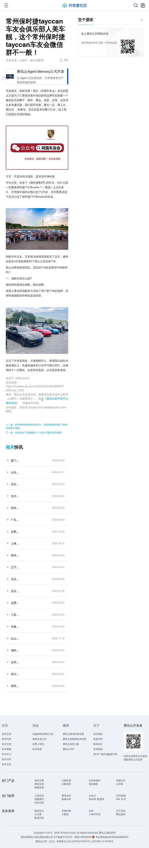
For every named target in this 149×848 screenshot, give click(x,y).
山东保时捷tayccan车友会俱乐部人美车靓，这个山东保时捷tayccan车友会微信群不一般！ (15, 472)
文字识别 (120, 810)
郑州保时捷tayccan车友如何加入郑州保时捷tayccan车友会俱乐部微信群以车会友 (15, 686)
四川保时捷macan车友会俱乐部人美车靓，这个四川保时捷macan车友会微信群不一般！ (15, 674)
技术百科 (6, 759)
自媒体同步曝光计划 (42, 733)
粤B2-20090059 (83, 836)
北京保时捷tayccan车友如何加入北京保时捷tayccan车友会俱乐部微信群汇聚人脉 (15, 579)
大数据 (65, 814)
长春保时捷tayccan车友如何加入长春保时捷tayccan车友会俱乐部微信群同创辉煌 (15, 626)
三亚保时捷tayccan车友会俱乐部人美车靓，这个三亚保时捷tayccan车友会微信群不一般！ (15, 614)
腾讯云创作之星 (71, 743)
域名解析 (93, 783)
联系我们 (98, 743)
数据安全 (39, 810)
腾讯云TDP (68, 749)
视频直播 (39, 787)
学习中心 (6, 754)
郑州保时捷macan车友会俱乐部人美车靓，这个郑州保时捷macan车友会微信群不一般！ (15, 555)
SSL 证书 (121, 799)
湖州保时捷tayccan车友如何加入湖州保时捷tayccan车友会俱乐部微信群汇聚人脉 (15, 650)
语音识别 (39, 802)
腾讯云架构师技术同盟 (74, 738)
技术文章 (6, 733)
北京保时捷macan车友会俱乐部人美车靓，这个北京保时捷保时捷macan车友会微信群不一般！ (15, 591)
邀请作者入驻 (39, 738)
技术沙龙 (6, 743)
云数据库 (66, 783)
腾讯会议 (66, 795)
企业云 (92, 795)
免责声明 (98, 738)
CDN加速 (121, 795)
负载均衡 (66, 810)
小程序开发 (94, 814)
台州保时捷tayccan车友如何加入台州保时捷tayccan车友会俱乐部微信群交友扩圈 (15, 662)
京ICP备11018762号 (102, 841)
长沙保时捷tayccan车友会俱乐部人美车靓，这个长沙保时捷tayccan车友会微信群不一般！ (15, 496)
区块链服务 (94, 780)
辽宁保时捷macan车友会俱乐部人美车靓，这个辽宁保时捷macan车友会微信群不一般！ (15, 567)
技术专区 (6, 764)
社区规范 (98, 733)
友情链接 (98, 749)
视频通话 (39, 799)
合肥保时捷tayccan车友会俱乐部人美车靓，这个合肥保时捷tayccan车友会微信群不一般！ (15, 531)
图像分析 (66, 799)
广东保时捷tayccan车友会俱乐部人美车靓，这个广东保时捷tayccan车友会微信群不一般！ (15, 520)
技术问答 (6, 738)
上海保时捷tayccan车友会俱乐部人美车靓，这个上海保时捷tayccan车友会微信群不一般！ (15, 543)
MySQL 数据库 (96, 799)
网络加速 (39, 783)
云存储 (119, 783)
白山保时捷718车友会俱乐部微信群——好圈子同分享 (15, 638)
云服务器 (66, 780)
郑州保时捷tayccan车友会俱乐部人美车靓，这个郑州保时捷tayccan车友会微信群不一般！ (15, 508)
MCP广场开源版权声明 (105, 754)
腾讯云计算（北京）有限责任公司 (53, 841)
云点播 (38, 814)
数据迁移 (39, 817)
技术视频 (6, 749)
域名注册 (39, 780)
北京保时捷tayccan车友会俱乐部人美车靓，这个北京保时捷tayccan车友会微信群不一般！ (15, 484)
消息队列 (120, 780)
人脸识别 (39, 795)
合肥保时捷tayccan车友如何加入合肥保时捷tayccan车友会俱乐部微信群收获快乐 (15, 603)
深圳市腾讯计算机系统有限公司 (37, 836)
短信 (91, 810)
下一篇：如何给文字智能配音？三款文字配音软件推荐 (34, 432)
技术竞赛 (37, 749)
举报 (66, 59)
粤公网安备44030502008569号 (112, 836)
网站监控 (120, 814)
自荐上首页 (38, 743)
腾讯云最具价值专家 (73, 733)
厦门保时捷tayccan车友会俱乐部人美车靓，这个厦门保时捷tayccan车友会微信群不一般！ (15, 460)
